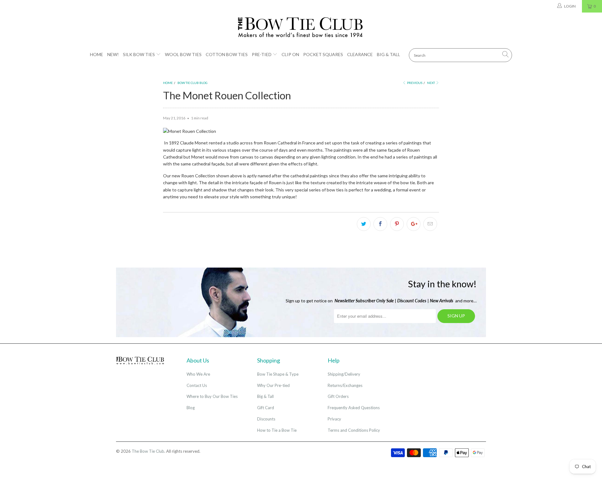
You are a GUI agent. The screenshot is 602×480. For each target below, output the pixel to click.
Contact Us (197, 385)
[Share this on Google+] (413, 224)
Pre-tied (262, 54)
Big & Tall (388, 54)
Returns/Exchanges (345, 385)
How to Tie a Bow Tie (277, 430)
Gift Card (265, 407)
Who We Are (198, 374)
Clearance (360, 54)
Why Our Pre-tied (273, 385)
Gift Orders (338, 396)
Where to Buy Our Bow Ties (212, 396)
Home (96, 54)
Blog (191, 407)
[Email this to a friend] (430, 224)
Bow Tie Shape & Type (277, 374)
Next (431, 83)
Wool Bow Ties (183, 54)
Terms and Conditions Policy (354, 430)
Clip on (290, 54)
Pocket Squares (323, 54)
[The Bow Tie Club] (301, 28)
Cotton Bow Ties (227, 54)
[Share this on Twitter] (364, 224)
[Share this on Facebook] (380, 224)
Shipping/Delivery (344, 374)
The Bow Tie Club (148, 451)
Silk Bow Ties (139, 54)
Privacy (334, 418)
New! (113, 54)
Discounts (266, 418)
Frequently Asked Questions (354, 407)
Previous (414, 83)
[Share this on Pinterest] (397, 224)
